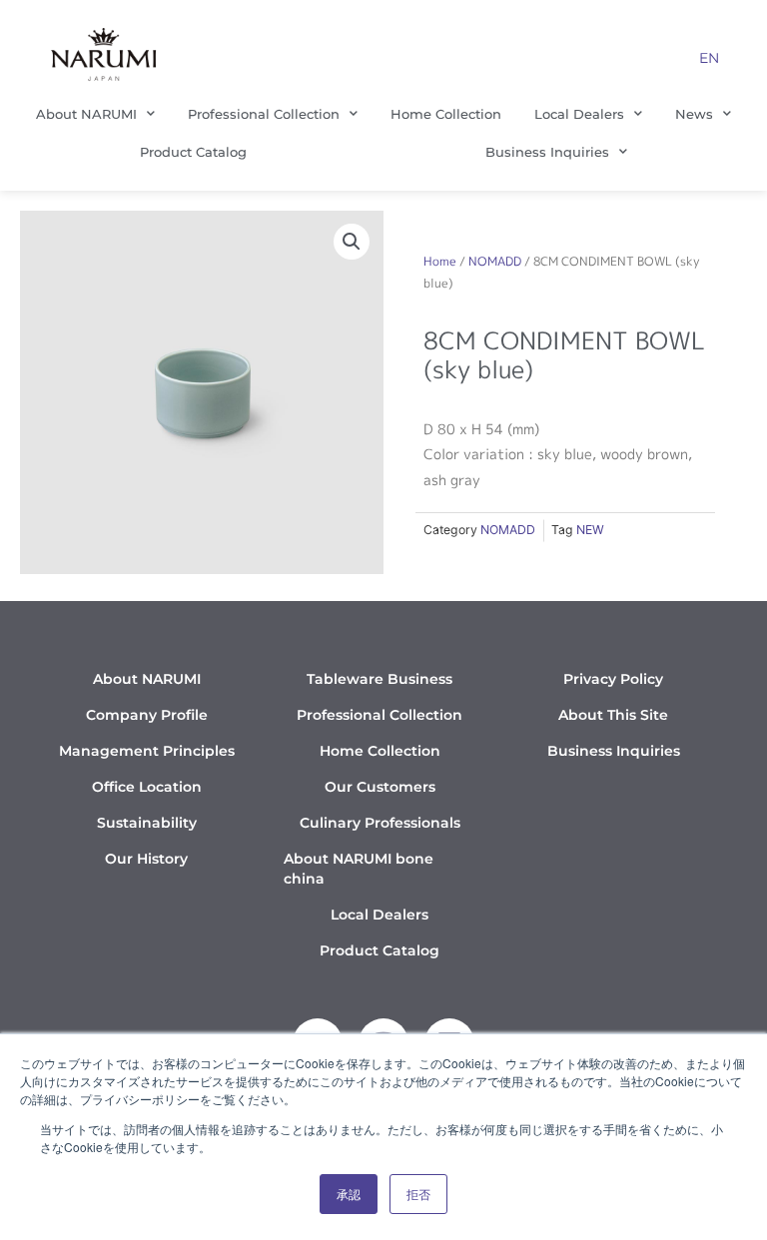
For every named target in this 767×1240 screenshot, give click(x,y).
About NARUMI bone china (358, 869)
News (694, 114)
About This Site (613, 715)
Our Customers (380, 787)
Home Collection (445, 114)
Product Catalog (193, 152)
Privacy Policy (613, 679)
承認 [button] (349, 1193)
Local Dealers (579, 114)
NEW (590, 529)
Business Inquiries (547, 152)
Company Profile (147, 715)
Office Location (147, 787)
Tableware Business (379, 679)
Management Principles (147, 751)
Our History (146, 859)
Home (439, 261)
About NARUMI (86, 114)
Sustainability (147, 823)
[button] (352, 242)
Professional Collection (264, 114)
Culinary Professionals (380, 823)
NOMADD (494, 261)
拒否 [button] (418, 1193)
